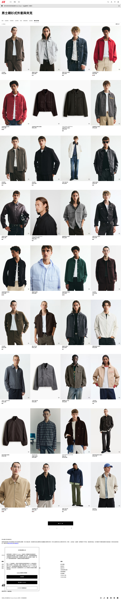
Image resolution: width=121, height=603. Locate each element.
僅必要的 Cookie (22, 582)
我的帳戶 (62, 566)
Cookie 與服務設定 (22, 588)
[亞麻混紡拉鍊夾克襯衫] (45, 102)
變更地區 (9, 591)
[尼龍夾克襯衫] (45, 431)
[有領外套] (106, 485)
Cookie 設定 (63, 577)
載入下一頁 (60, 523)
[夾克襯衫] (15, 48)
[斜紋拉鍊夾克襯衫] (15, 431)
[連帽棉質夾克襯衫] (76, 212)
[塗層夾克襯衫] (106, 158)
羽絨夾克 (16, 543)
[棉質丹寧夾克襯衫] (76, 48)
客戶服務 (62, 564)
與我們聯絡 (63, 571)
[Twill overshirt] (15, 376)
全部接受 (22, 576)
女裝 (11, 2)
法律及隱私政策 (64, 569)
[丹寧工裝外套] (76, 158)
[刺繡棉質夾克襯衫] (106, 102)
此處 (25, 5)
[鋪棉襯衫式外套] (76, 376)
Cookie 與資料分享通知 (22, 572)
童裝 (19, 2)
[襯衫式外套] (45, 322)
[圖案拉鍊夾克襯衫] (106, 322)
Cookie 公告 (63, 575)
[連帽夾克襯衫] (45, 48)
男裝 (15, 2)
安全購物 (62, 573)
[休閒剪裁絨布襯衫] (15, 102)
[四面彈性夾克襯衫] (76, 102)
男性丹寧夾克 (10, 543)
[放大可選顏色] (33, 75)
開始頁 (3, 555)
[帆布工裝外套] (45, 376)
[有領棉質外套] (106, 48)
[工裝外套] (106, 376)
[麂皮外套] (76, 431)
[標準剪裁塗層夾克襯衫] (106, 431)
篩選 (117, 24)
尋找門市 (62, 568)
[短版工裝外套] (76, 485)
